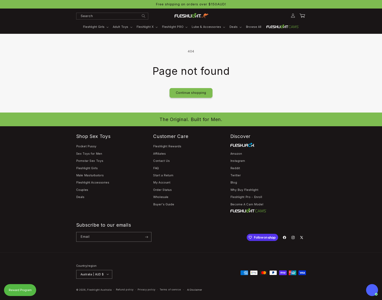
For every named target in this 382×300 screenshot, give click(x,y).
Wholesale (161, 197)
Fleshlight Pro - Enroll (246, 197)
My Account (161, 182)
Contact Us (161, 161)
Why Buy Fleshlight (244, 189)
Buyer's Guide (163, 204)
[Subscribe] (146, 237)
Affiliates (159, 153)
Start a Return (163, 175)
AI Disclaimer (194, 289)
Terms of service (170, 289)
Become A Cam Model (246, 204)
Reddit (235, 168)
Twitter (235, 175)
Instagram (237, 161)
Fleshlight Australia (99, 289)
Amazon (236, 153)
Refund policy (125, 289)
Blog (233, 182)
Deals (80, 197)
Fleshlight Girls (87, 168)
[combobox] (112, 16)
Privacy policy (146, 289)
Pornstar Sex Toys (89, 161)
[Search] (143, 16)
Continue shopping (191, 93)
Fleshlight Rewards (167, 146)
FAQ (156, 168)
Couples (82, 189)
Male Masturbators (90, 175)
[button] (95, 27)
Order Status (162, 189)
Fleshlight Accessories (92, 182)
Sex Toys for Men (89, 153)
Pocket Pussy (86, 146)
